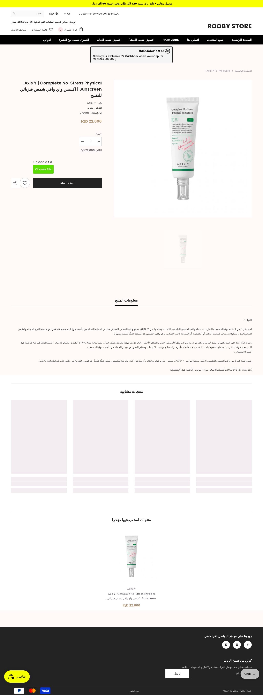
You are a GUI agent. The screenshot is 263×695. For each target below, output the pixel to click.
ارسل (177, 673)
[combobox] (31, 13)
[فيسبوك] (248, 645)
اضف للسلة (67, 183)
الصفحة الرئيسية (243, 71)
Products (224, 71)
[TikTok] (226, 645)
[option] (183, 148)
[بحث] (27, 13)
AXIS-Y (91, 103)
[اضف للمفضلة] (25, 183)
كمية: (99, 134)
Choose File (43, 169)
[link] (224, 483)
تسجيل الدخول (18, 29)
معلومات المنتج (126, 300)
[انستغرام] (237, 645)
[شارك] (15, 183)
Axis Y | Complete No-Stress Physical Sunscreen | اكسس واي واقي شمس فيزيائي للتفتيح (131, 596)
